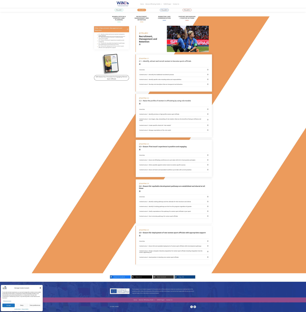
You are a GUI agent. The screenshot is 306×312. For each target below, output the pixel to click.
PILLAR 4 (187, 10)
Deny (21, 305)
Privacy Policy (25, 309)
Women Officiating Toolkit (152, 4)
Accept (8, 305)
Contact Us (176, 4)
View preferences (35, 305)
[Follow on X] (191, 307)
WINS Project (167, 4)
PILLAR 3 (164, 10)
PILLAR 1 (119, 10)
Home (142, 4)
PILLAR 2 (142, 10)
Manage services (7, 300)
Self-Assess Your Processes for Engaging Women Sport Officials (111, 78)
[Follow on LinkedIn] (194, 307)
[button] (40, 288)
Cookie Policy (17, 309)
